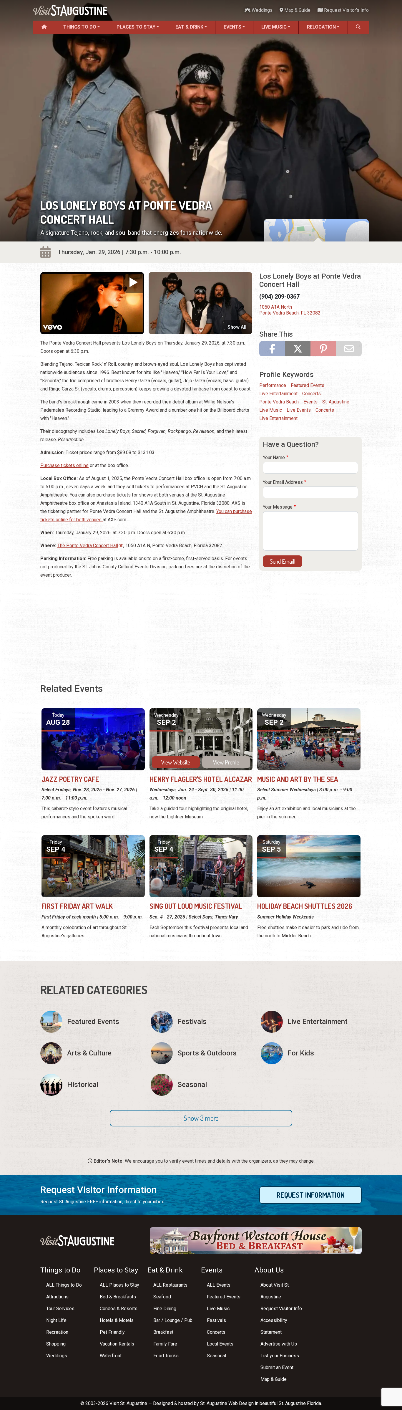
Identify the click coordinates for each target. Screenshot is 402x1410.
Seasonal (216, 1355)
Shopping (56, 1344)
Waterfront (111, 1355)
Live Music (274, 27)
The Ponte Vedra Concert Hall (87, 545)
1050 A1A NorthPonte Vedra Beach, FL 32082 (289, 310)
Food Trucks (166, 1355)
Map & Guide (296, 10)
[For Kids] (311, 1053)
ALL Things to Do (64, 1285)
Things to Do (79, 27)
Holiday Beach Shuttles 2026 (304, 906)
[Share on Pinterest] (323, 348)
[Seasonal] (201, 1085)
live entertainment (278, 418)
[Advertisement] (146, 625)
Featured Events (307, 385)
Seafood (162, 1297)
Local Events (220, 1344)
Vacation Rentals (117, 1344)
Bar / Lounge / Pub (172, 1320)
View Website (175, 762)
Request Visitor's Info (346, 10)
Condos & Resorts (118, 1308)
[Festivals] (201, 1022)
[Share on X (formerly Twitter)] (297, 348)
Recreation (57, 1332)
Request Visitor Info (281, 1308)
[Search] (358, 27)
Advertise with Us (278, 1344)
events (310, 402)
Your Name (274, 457)
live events (299, 410)
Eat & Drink (189, 27)
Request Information (311, 1194)
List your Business (279, 1355)
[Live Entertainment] (311, 1022)
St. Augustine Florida (300, 1403)
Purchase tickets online (64, 465)
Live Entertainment (278, 393)
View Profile (226, 762)
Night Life (56, 1320)
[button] (201, 1118)
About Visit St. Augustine (275, 1291)
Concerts (311, 393)
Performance (272, 385)
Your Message (278, 507)
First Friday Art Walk (77, 906)
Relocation (321, 27)
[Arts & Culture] (90, 1053)
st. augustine (335, 402)
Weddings (261, 10)
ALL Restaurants (170, 1285)
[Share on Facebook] (272, 348)
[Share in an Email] (349, 348)
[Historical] (90, 1085)
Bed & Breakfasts (118, 1297)
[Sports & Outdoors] (201, 1053)
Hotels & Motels (117, 1320)
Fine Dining (164, 1308)
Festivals (216, 1320)
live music (270, 410)
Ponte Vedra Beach (279, 402)
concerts (324, 410)
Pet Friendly (112, 1332)
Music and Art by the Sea (297, 779)
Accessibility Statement (273, 1326)
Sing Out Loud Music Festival (195, 906)
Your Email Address (283, 482)
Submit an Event (276, 1367)
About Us (269, 1270)
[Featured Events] (90, 1022)
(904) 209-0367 (279, 296)
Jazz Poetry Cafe (70, 779)
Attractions (57, 1297)
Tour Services (60, 1308)
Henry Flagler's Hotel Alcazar (200, 779)
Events (232, 27)
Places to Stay (136, 27)
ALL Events (218, 1285)
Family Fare (165, 1344)
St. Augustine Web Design (227, 1403)
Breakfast (163, 1332)
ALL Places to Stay (119, 1285)
